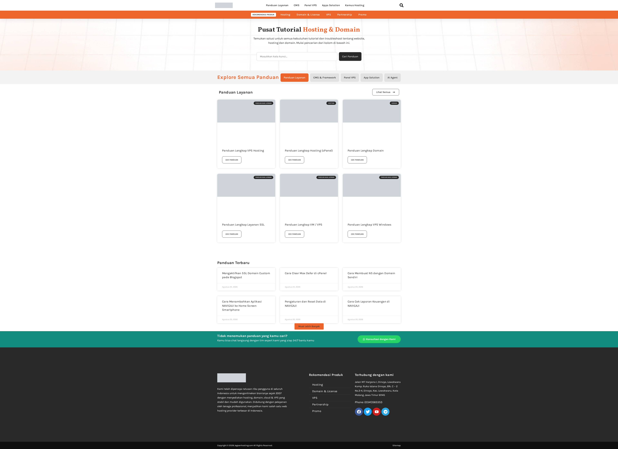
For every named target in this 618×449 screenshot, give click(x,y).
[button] (309, 326)
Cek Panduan (231, 160)
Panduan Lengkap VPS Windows (369, 224)
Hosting (285, 14)
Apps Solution (331, 5)
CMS (296, 5)
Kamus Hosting (354, 5)
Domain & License (308, 14)
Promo (362, 14)
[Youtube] (377, 412)
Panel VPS (310, 5)
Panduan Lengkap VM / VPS (303, 224)
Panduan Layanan (277, 5)
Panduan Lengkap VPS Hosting (243, 150)
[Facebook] (359, 412)
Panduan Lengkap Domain (366, 150)
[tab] (295, 77)
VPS (328, 14)
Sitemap (397, 445)
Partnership (344, 14)
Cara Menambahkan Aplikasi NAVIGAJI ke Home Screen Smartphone (242, 305)
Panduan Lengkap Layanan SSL (243, 224)
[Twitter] (368, 412)
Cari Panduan (350, 56)
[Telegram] (385, 412)
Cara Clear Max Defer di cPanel (306, 273)
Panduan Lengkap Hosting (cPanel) (309, 150)
